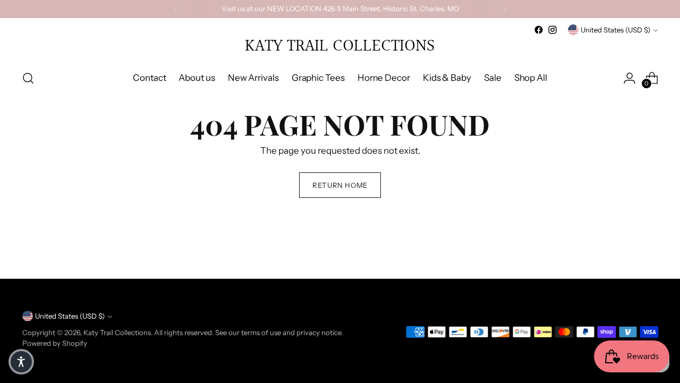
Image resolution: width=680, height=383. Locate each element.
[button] (21, 361)
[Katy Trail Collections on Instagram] (552, 30)
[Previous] (176, 9)
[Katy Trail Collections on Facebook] (538, 30)
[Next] (504, 9)
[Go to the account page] (629, 78)
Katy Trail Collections (117, 332)
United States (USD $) (615, 30)
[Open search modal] (28, 78)
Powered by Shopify (54, 343)
